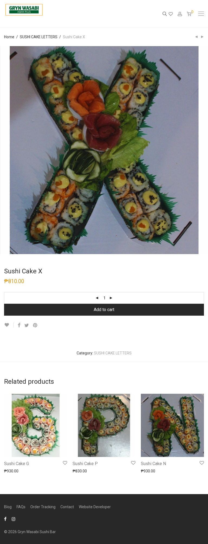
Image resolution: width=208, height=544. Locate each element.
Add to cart (104, 309)
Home (9, 37)
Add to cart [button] (10, 471)
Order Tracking (43, 507)
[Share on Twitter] (26, 325)
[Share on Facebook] (19, 325)
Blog (8, 507)
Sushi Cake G (16, 463)
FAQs (21, 507)
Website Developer (95, 507)
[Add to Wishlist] (9, 325)
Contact (67, 507)
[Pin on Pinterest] (35, 325)
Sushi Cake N (153, 463)
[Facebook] (5, 519)
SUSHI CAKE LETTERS (38, 37)
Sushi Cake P (85, 463)
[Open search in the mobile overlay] (165, 14)
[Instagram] (13, 519)
